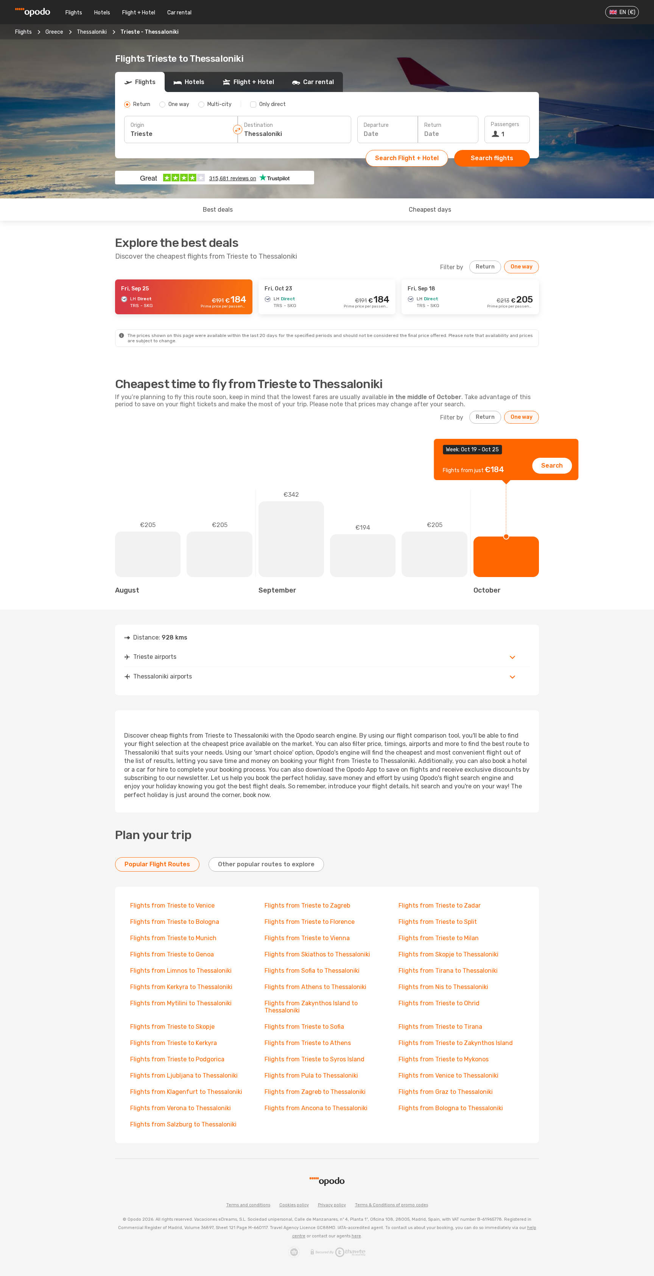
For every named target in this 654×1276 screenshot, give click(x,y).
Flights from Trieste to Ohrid (439, 1003)
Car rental (179, 12)
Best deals (218, 209)
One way (522, 267)
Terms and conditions (248, 1205)
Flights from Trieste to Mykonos (444, 1059)
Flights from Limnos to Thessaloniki (181, 970)
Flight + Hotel (138, 12)
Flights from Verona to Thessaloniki (180, 1108)
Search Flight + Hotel (407, 158)
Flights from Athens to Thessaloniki (315, 987)
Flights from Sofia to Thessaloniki (312, 970)
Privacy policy (332, 1205)
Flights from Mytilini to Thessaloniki (181, 1003)
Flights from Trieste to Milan (439, 938)
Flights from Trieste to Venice (172, 905)
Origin (137, 125)
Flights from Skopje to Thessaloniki (448, 954)
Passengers (505, 124)
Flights (73, 12)
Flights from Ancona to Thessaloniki (316, 1108)
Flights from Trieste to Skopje (172, 1026)
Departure (376, 125)
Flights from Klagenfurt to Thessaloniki (186, 1091)
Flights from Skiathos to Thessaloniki (317, 954)
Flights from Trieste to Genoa (172, 954)
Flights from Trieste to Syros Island (314, 1059)
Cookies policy (294, 1205)
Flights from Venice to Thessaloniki (448, 1075)
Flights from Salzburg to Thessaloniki (183, 1124)
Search (552, 465)
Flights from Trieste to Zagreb (307, 905)
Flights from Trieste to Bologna (174, 921)
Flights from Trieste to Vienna (307, 938)
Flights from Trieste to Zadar (440, 905)
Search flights (492, 158)
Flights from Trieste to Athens (308, 1043)
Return (432, 125)
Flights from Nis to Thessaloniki (443, 987)
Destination (258, 125)
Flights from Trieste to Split (438, 921)
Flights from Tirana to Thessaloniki (448, 970)
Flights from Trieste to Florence (310, 921)
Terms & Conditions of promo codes (391, 1205)
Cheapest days (430, 209)
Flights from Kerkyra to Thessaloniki (181, 987)
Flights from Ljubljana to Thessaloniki (184, 1075)
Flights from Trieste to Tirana (440, 1026)
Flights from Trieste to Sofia (304, 1026)
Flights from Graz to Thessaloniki (446, 1091)
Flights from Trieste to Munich (173, 938)
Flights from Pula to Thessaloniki (311, 1075)
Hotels (102, 12)
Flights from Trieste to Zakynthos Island (456, 1043)
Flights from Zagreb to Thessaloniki (315, 1091)
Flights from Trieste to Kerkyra (173, 1043)
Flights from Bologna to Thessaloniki (451, 1108)
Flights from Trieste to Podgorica (177, 1059)
